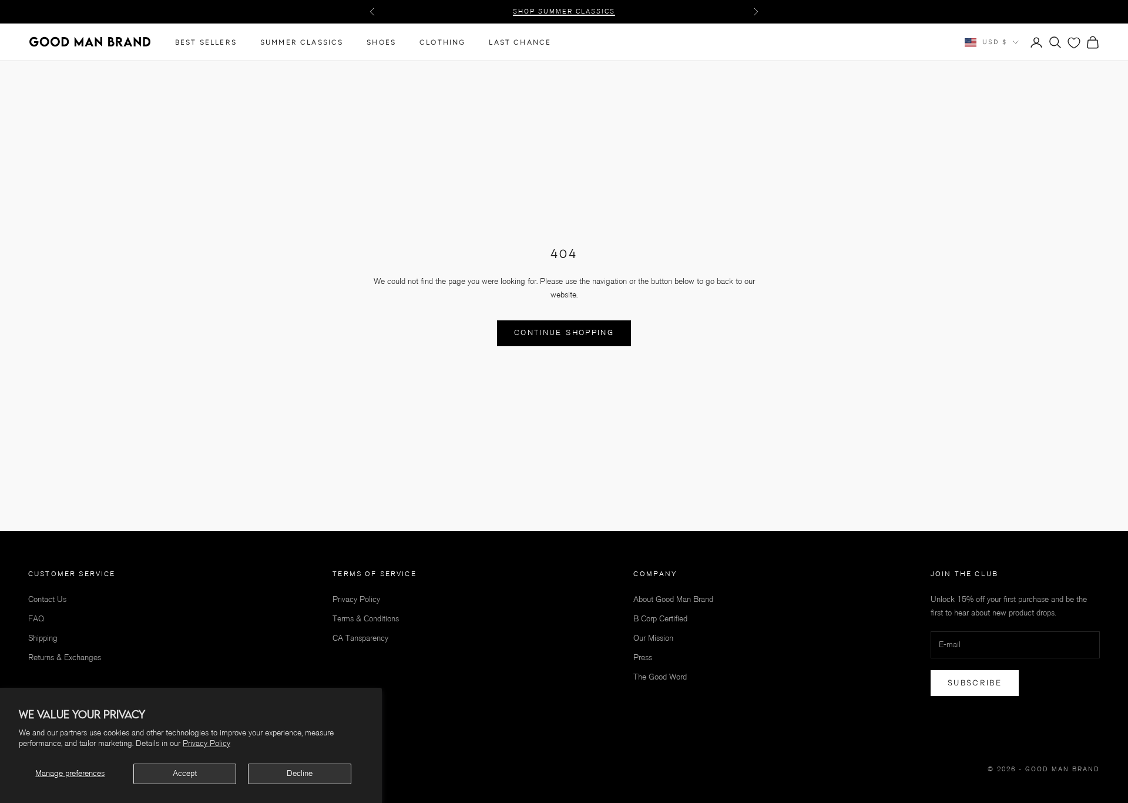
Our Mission (653, 638)
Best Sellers (206, 42)
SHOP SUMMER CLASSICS (564, 11)
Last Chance (520, 42)
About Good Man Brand (673, 599)
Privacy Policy (206, 743)
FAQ (36, 619)
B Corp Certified (660, 619)
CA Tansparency (360, 638)
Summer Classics (301, 42)
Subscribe (975, 682)
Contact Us (47, 599)
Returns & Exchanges (64, 658)
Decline (300, 773)
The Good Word (660, 677)
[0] (1074, 43)
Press (642, 658)
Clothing (442, 42)
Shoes (381, 42)
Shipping (43, 638)
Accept (185, 773)
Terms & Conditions (366, 619)
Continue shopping (564, 332)
